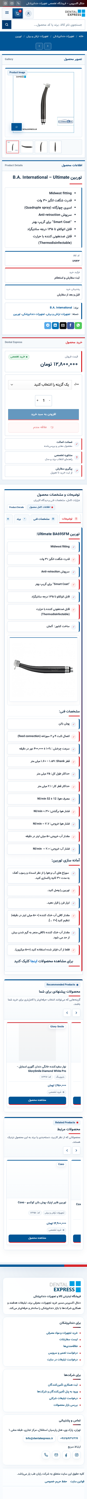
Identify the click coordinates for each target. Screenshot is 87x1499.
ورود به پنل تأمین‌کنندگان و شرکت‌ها (57, 1391)
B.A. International (61, 307)
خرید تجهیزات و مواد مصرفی (62, 1333)
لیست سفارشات (68, 1339)
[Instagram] (76, 1455)
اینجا (34, 961)
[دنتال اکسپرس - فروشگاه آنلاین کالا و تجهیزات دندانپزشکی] (75, 13)
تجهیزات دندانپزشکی (63, 36)
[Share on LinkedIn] (55, 325)
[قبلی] (67, 1013)
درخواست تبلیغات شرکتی (63, 1398)
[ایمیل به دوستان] (63, 325)
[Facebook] (66, 1455)
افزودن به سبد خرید (43, 414)
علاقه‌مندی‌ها (70, 1346)
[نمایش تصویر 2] (27, 147)
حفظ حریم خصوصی (56, 1481)
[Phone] (46, 1455)
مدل (76, 384)
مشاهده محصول (37, 1100)
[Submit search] (6, 24)
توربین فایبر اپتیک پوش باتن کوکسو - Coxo (42, 1204)
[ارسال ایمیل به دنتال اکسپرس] (11, 3)
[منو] (7, 13)
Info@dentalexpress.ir (39, 1438)
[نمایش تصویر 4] (55, 147)
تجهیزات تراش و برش (37, 36)
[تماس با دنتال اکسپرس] (18, 3)
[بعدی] (76, 1013)
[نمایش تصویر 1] (12, 147)
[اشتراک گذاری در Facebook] (70, 325)
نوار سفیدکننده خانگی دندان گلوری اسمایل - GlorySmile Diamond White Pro (41, 1068)
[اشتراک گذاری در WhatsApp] (78, 325)
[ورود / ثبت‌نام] (28, 13)
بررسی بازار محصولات (66, 1405)
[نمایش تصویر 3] (41, 147)
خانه (81, 36)
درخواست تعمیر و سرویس (63, 1353)
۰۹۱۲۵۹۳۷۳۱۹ (69, 1438)
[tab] (70, 518)
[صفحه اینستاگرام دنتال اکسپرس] (5, 3)
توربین (18, 36)
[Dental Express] (65, 1286)
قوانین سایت (77, 1481)
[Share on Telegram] (47, 325)
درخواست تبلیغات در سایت (62, 1359)
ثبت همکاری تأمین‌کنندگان (63, 1385)
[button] (43, 427)
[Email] (56, 1455)
